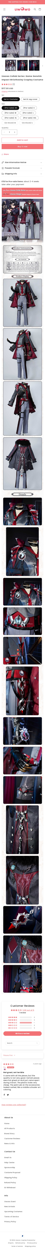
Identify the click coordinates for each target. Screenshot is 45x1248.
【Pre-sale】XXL (29, 118)
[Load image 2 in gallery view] (22, 65)
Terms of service (17, 1246)
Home (6, 1123)
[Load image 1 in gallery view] (10, 65)
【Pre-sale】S (29, 108)
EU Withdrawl (10, 1187)
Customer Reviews (12, 1138)
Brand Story (9, 1133)
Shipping (4, 91)
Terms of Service (11, 1217)
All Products (9, 1128)
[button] (4, 9)
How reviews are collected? (14, 1105)
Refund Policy (10, 1182)
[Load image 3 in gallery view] (34, 65)
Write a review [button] (22, 1033)
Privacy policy (32, 1243)
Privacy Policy (10, 1222)
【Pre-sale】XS (10, 108)
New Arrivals (9, 1206)
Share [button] (6, 154)
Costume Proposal (12, 1172)
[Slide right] (42, 65)
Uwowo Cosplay (21, 1240)
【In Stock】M (11, 123)
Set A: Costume (11, 99)
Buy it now (22, 146)
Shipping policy (30, 1246)
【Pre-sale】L (28, 113)
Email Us (7, 1157)
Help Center (9, 1162)
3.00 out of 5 (28, 1010)
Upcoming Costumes (13, 1211)
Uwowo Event (10, 1201)
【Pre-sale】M (10, 113)
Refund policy (20, 1243)
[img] (8, 1064)
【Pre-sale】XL (10, 118)
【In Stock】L (28, 123)
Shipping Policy (10, 1177)
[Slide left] (2, 65)
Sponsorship (9, 1167)
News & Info (9, 1143)
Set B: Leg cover (30, 99)
